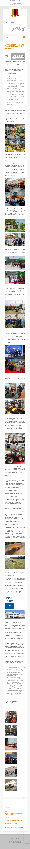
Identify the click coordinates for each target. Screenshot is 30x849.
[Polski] (16, 0)
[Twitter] (13, 4)
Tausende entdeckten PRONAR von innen (13, 805)
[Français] (14, 0)
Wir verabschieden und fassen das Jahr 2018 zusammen (14, 47)
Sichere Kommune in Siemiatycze (12, 809)
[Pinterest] (21, 4)
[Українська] (19, 0)
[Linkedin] (17, 4)
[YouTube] (19, 4)
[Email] (10, 4)
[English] (12, 0)
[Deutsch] (10, 0)
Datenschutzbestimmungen (15, 836)
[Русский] (17, 0)
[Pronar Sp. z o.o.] (15, 17)
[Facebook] (15, 4)
